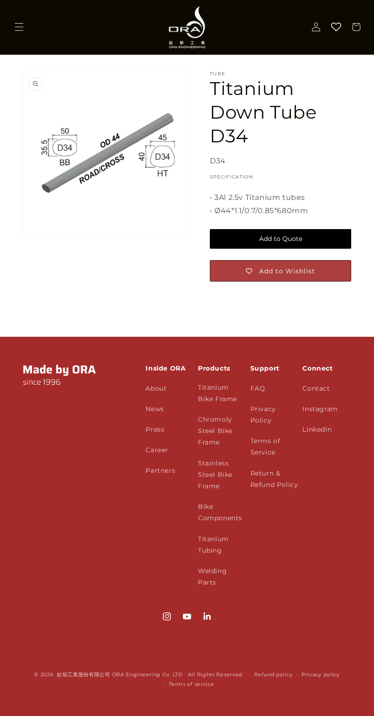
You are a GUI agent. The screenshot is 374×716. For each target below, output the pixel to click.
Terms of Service (265, 446)
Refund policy (273, 674)
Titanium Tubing (213, 544)
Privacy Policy (263, 414)
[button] (19, 27)
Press (154, 429)
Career (156, 450)
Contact (316, 388)
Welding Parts (212, 576)
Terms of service (191, 684)
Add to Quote (280, 239)
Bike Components (220, 512)
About (155, 388)
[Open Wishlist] (336, 27)
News (154, 409)
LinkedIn (317, 429)
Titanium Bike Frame (217, 393)
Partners (160, 470)
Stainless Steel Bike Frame (215, 474)
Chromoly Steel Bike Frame (215, 430)
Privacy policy (320, 674)
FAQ (257, 388)
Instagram (320, 409)
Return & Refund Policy (274, 479)
